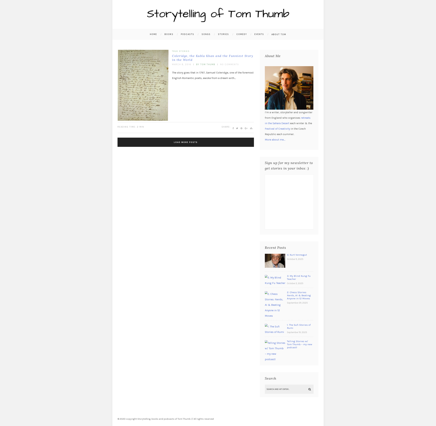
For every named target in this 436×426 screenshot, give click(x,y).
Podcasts (187, 34)
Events (259, 34)
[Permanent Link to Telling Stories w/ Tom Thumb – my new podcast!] (275, 359)
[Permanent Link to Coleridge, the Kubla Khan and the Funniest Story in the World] (143, 119)
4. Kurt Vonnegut (297, 254)
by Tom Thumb (205, 64)
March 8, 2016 (181, 64)
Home (153, 34)
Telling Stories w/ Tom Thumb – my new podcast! (299, 344)
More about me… (275, 139)
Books (169, 34)
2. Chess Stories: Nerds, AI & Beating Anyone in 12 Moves (299, 295)
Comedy (241, 34)
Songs (206, 34)
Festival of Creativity (277, 128)
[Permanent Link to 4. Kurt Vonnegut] (275, 266)
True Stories (181, 51)
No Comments (229, 64)
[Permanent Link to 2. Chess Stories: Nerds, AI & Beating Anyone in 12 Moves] (275, 315)
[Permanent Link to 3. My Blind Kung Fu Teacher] (275, 283)
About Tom (278, 34)
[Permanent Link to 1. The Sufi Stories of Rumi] (275, 332)
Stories (223, 34)
